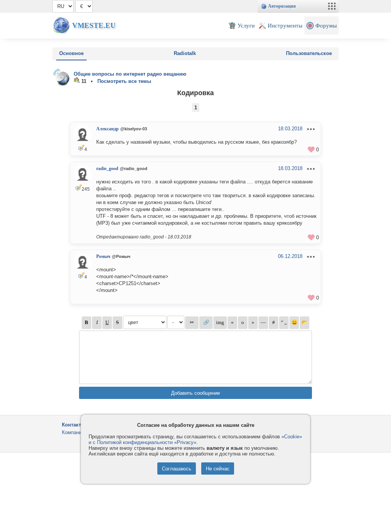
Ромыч (103, 256)
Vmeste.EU (94, 25)
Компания (73, 432)
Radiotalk (185, 53)
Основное (71, 53)
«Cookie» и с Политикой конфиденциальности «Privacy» (195, 439)
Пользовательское (309, 53)
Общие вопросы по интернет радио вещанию (130, 74)
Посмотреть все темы (124, 81)
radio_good (107, 168)
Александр (107, 128)
